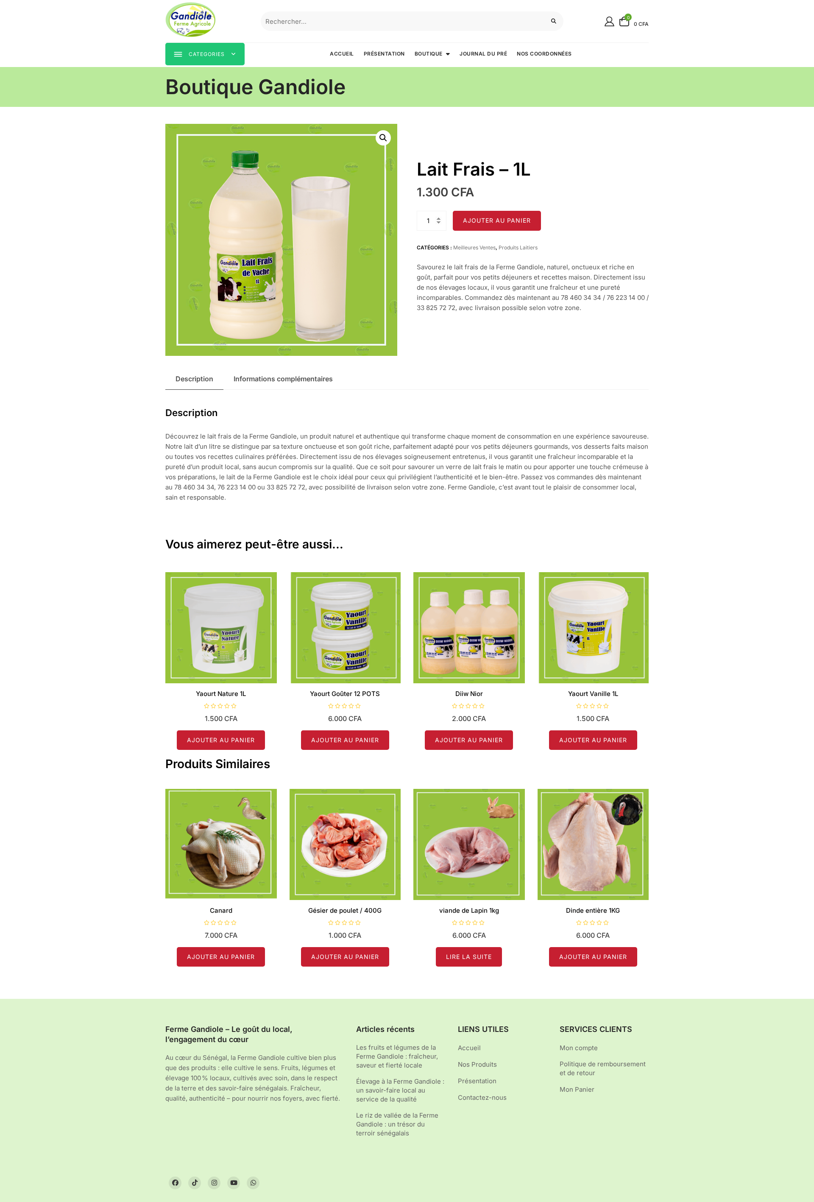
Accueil (342, 53)
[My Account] (609, 21)
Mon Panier (577, 1089)
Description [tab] (194, 379)
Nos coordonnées (544, 53)
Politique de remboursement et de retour (603, 1068)
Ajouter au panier (497, 220)
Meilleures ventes (474, 247)
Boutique (429, 53)
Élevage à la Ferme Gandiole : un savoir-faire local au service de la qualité (400, 1090)
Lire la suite (469, 956)
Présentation (384, 53)
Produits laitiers (518, 247)
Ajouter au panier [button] (221, 740)
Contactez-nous (482, 1097)
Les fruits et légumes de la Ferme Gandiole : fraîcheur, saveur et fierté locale (397, 1056)
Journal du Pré (483, 53)
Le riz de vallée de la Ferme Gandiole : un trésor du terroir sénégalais (397, 1124)
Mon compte (579, 1048)
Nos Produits (477, 1064)
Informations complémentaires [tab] (283, 379)
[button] (383, 137)
